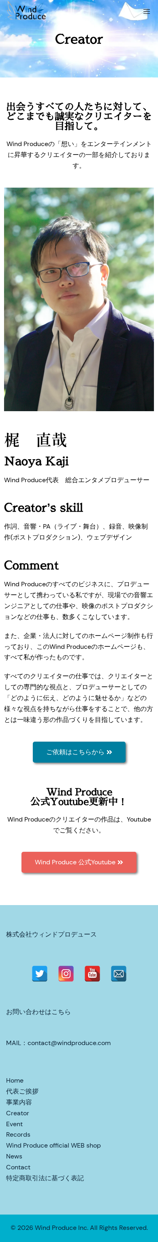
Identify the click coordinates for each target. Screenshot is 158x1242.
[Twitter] (40, 974)
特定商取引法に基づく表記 (45, 1178)
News (14, 1156)
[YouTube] (92, 974)
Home (14, 1080)
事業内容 (19, 1102)
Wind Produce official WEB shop (53, 1145)
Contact (18, 1167)
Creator (17, 1113)
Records (18, 1134)
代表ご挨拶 (22, 1091)
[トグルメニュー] (146, 11)
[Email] (119, 974)
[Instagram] (66, 974)
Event (14, 1124)
